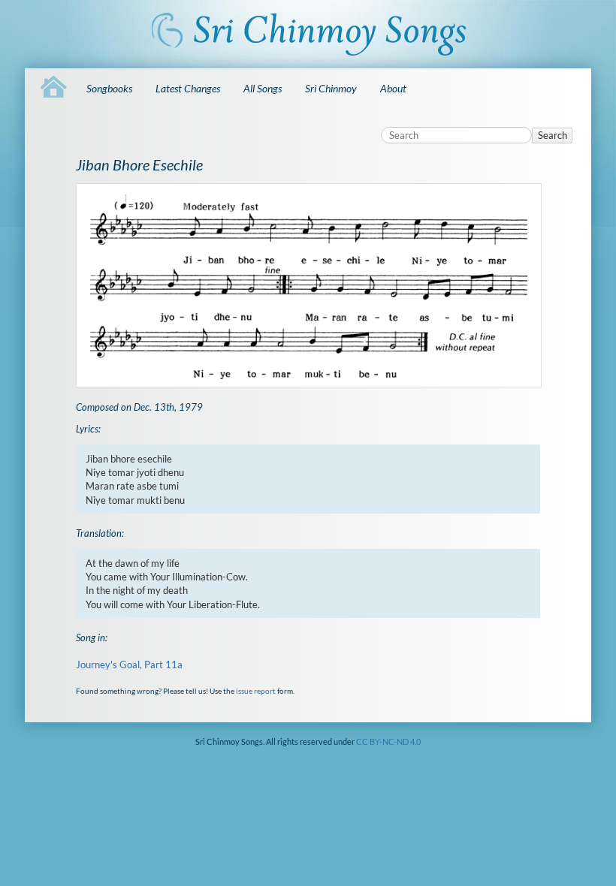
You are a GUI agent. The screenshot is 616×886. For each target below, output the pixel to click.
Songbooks (109, 88)
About (393, 88)
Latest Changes (188, 88)
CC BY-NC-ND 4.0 (388, 741)
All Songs (262, 88)
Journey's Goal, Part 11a (129, 664)
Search (552, 135)
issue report (256, 690)
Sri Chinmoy (331, 88)
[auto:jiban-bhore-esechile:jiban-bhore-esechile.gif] (308, 285)
